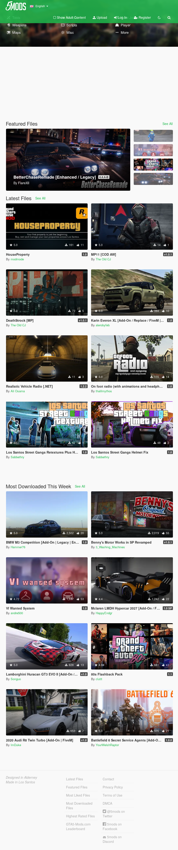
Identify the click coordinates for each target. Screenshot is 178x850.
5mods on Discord (112, 839)
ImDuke (16, 745)
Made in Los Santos (20, 782)
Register (144, 17)
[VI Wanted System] (153, 150)
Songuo (16, 679)
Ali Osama (18, 391)
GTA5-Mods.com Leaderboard (78, 826)
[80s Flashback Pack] (153, 165)
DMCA (107, 803)
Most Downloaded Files (79, 805)
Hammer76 (18, 547)
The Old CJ (103, 259)
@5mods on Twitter (114, 813)
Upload (101, 17)
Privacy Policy (113, 787)
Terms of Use (112, 795)
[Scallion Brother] (153, 136)
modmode (17, 259)
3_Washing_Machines (110, 547)
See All (167, 123)
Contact (108, 779)
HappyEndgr (104, 613)
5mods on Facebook (112, 826)
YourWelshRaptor (107, 745)
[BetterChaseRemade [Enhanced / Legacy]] (153, 179)
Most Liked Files (78, 795)
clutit (99, 679)
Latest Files (74, 779)
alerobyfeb (103, 325)
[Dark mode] (159, 17)
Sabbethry (17, 457)
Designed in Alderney (21, 777)
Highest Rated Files (80, 816)
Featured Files (76, 787)
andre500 (17, 613)
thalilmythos (104, 391)
